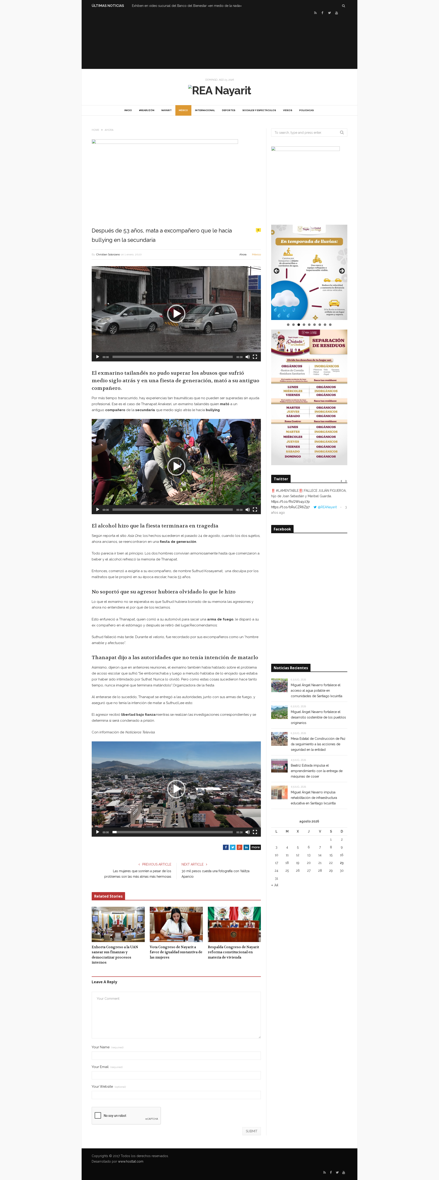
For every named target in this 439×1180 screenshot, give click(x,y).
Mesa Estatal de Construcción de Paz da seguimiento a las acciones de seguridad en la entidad (318, 744)
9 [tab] (330, 324)
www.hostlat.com (130, 1161)
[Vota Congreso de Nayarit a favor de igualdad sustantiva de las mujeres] (176, 924)
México (183, 110)
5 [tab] (309, 324)
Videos (287, 110)
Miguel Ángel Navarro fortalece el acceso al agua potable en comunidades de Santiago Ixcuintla (316, 690)
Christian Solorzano (108, 254)
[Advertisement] (219, 41)
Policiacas (306, 110)
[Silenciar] (247, 357)
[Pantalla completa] (255, 357)
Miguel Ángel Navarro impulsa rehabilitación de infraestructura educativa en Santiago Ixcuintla (314, 797)
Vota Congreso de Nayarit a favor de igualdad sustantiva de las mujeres (176, 952)
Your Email (107, 1067)
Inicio (128, 110)
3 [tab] (298, 324)
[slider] (172, 357)
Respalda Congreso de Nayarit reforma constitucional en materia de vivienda (233, 952)
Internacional (205, 110)
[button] (176, 314)
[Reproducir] (97, 357)
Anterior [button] (276, 271)
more (256, 847)
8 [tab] (325, 324)
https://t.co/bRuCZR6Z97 (290, 507)
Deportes (228, 110)
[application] (176, 313)
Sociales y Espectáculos (259, 110)
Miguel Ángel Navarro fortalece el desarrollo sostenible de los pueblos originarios (318, 717)
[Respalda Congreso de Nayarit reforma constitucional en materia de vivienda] (234, 924)
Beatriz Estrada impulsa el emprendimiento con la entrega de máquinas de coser (317, 771)
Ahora (242, 254)
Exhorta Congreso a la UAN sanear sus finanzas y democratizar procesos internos (115, 955)
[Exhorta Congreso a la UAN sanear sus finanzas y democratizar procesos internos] (118, 924)
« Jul (274, 885)
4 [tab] (304, 324)
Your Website (109, 1086)
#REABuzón (146, 110)
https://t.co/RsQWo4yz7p (290, 501)
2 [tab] (293, 324)
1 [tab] (288, 324)
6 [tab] (314, 324)
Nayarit (166, 110)
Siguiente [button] (341, 271)
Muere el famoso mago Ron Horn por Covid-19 (167, 6)
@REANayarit (327, 507)
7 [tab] (320, 324)
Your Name (107, 1047)
